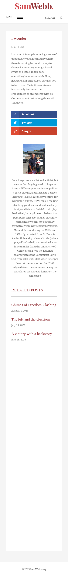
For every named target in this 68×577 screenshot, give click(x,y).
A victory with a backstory (31, 334)
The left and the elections (30, 319)
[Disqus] (34, 402)
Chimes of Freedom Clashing (33, 305)
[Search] (59, 18)
